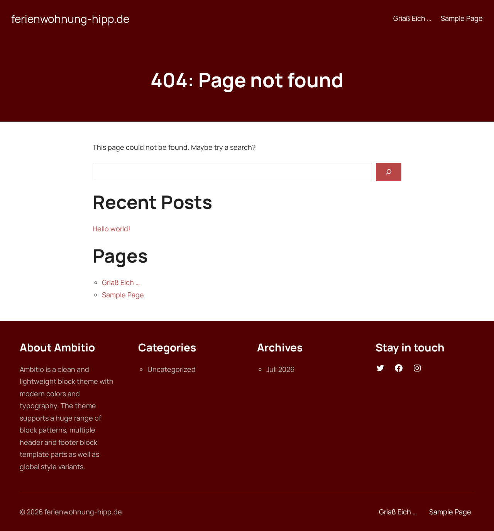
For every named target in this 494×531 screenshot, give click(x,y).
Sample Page (123, 294)
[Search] (388, 172)
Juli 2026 (280, 369)
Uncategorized (171, 369)
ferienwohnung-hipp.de (70, 18)
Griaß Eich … (121, 282)
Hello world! (111, 228)
